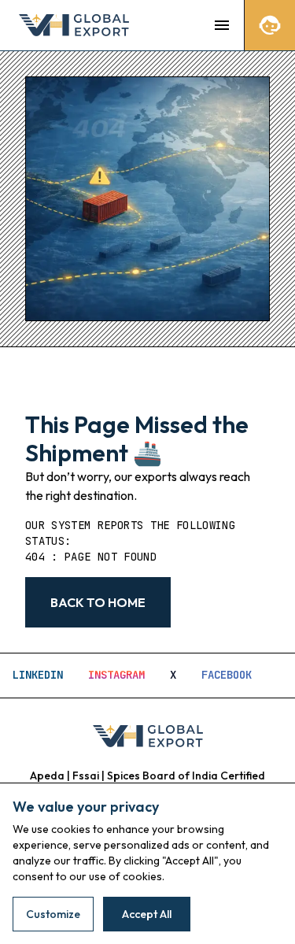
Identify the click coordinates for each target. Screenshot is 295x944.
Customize (53, 914)
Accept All (146, 914)
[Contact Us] (269, 25)
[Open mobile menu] (222, 25)
